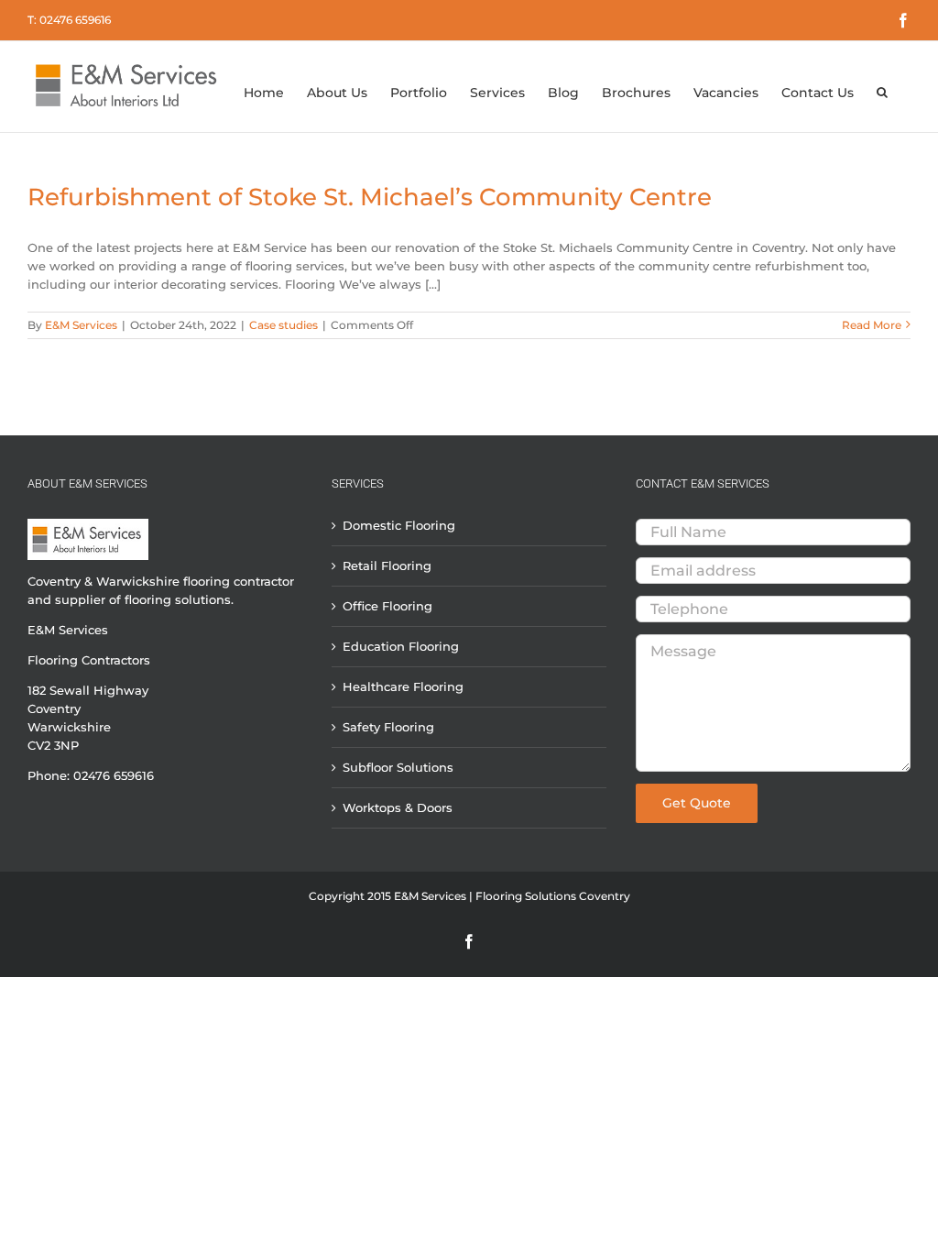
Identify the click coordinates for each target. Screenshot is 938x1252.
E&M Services (81, 325)
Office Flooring (387, 606)
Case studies (283, 325)
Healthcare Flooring (403, 686)
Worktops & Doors (398, 807)
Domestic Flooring (399, 526)
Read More (871, 325)
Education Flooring (401, 646)
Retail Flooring (387, 565)
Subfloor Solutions (398, 767)
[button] (882, 80)
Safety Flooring (388, 726)
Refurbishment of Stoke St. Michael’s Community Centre (369, 197)
